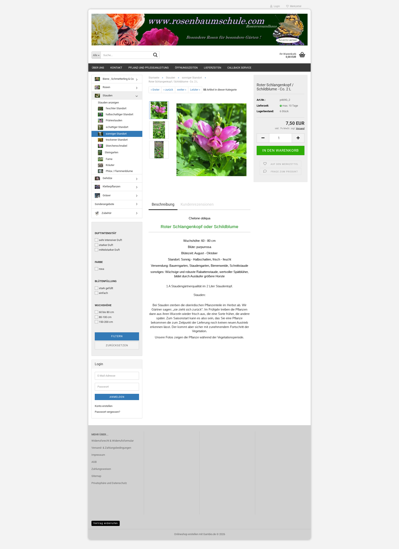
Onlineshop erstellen (186, 534)
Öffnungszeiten (186, 67)
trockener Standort (116, 139)
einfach (103, 293)
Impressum (98, 454)
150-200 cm (106, 321)
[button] (263, 138)
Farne (108, 159)
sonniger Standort (116, 133)
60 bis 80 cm (106, 312)
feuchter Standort (115, 108)
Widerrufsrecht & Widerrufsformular (112, 440)
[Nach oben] (387, 543)
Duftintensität (105, 233)
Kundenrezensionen (197, 204)
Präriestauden (113, 120)
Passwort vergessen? (107, 411)
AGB (94, 461)
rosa (101, 268)
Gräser (106, 195)
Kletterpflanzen (111, 186)
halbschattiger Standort (119, 114)
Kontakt (116, 67)
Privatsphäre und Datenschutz (109, 483)
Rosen (106, 87)
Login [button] (276, 6)
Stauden (107, 95)
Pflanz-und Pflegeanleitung (148, 67)
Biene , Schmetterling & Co (118, 78)
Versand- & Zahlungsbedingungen (111, 447)
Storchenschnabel (116, 145)
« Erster (155, 89)
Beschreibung (163, 204)
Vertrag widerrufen (105, 523)
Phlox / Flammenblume (119, 171)
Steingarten (111, 152)
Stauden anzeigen (108, 102)
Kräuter (109, 165)
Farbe (99, 262)
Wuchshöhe (103, 305)
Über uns (98, 67)
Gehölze (107, 178)
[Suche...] (155, 55)
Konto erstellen (103, 406)
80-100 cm (105, 317)
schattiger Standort (116, 127)
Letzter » (195, 89)
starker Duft (106, 245)
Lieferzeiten (212, 67)
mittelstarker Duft (109, 249)
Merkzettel (295, 6)
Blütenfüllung (106, 281)
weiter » (181, 89)
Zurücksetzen (117, 345)
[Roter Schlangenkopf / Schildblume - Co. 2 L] (211, 139)
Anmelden (117, 396)
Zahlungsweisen (101, 468)
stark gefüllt (106, 288)
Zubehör (106, 213)
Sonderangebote (104, 204)
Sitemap (96, 476)
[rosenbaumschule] (199, 28)
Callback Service (239, 67)
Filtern (117, 336)
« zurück (168, 89)
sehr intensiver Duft (110, 240)
